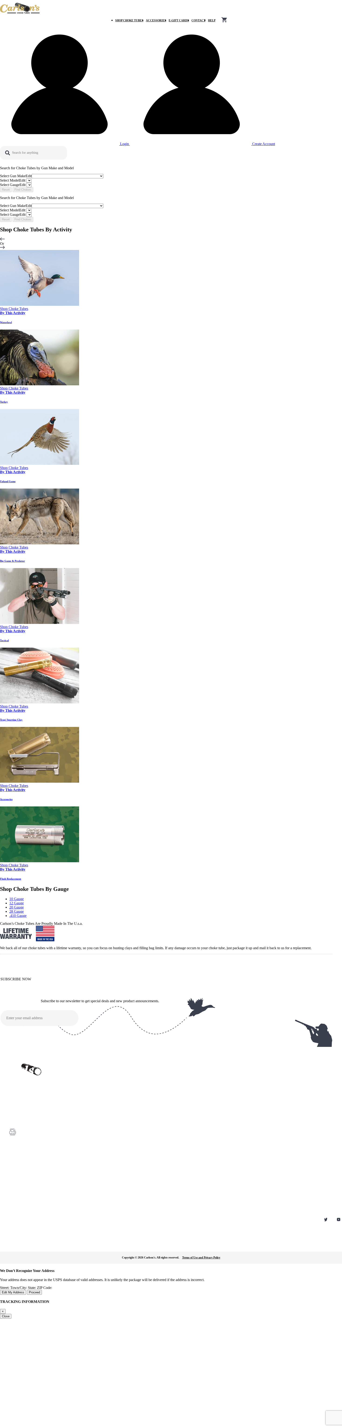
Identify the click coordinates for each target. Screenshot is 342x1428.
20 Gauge (16, 907)
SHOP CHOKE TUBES (129, 20)
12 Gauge (16, 903)
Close (6, 1316)
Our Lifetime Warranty (21, 1204)
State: (32, 1288)
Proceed (34, 1292)
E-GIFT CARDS (179, 20)
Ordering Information (21, 1185)
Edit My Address (13, 1292)
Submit (187, 1018)
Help (211, 20)
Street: (5, 1288)
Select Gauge (13, 185)
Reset (6, 189)
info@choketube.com (31, 1140)
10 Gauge (16, 899)
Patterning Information (21, 1198)
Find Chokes (22, 189)
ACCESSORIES (156, 20)
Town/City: (19, 1288)
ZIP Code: (44, 1288)
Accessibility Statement (22, 1211)
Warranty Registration (21, 1165)
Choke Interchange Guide (23, 1178)
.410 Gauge (18, 916)
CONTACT (198, 20)
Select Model (12, 180)
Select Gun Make (16, 176)
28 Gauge (16, 911)
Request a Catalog (19, 1172)
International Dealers (20, 1191)
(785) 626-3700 (28, 1120)
